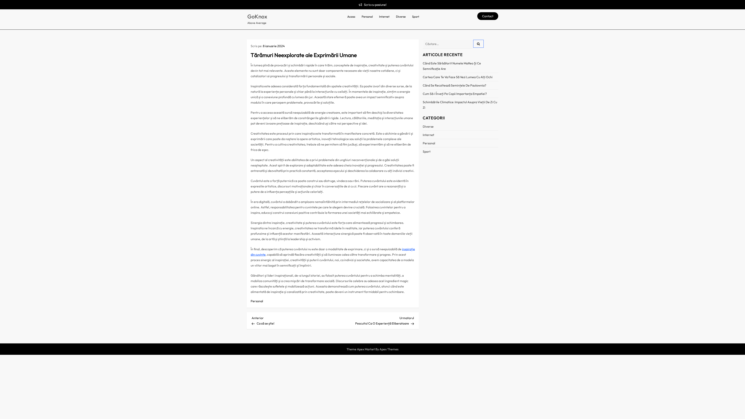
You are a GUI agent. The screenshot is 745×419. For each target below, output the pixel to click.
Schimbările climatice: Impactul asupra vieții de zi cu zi (460, 104)
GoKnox (257, 16)
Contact (487, 16)
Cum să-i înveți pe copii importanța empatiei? (455, 94)
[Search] (478, 44)
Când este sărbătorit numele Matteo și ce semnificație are (452, 66)
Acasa (351, 16)
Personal (367, 16)
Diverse (401, 16)
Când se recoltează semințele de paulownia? (454, 85)
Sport (415, 16)
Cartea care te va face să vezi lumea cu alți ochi (458, 77)
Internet (384, 16)
